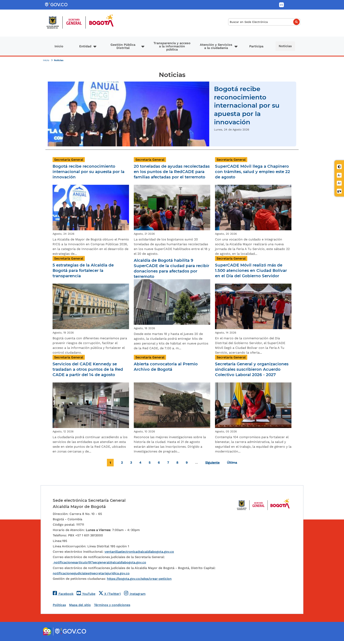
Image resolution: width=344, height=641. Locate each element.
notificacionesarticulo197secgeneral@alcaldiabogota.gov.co (99, 562)
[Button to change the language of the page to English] (281, 4)
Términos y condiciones (112, 605)
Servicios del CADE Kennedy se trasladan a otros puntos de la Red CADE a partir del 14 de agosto (88, 369)
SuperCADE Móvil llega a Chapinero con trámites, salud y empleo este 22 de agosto (252, 171)
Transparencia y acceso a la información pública (172, 46)
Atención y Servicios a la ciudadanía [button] (216, 46)
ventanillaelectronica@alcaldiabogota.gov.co (139, 551)
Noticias (285, 46)
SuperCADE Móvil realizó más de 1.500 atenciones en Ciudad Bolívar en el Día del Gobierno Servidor (251, 270)
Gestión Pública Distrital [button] (122, 46)
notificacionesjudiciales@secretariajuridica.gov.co (91, 573)
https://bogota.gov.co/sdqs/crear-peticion (139, 579)
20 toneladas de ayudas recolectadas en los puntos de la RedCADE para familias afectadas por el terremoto (172, 171)
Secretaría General (68, 159)
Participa (256, 46)
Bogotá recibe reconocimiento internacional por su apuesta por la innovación (247, 105)
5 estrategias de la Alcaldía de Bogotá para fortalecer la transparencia (83, 270)
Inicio (59, 46)
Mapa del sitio (80, 605)
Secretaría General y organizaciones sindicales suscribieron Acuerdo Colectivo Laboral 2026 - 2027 (251, 369)
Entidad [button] (85, 46)
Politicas (59, 605)
